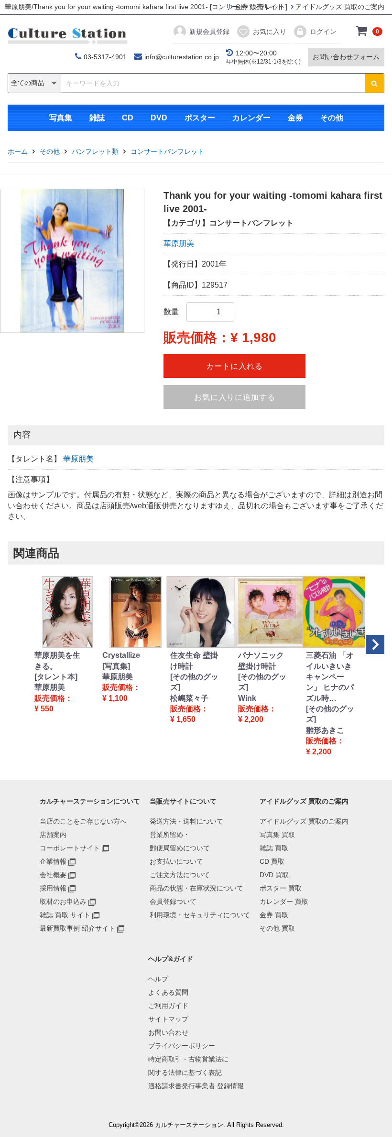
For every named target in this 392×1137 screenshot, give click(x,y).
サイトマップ (168, 1019)
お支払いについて (176, 861)
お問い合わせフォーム (346, 57)
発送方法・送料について (186, 821)
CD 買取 (272, 861)
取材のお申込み (63, 901)
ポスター (200, 118)
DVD (159, 118)
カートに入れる (234, 366)
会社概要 (53, 875)
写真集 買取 (277, 834)
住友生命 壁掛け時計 (194, 660)
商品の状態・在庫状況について (196, 888)
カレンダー (251, 118)
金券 (295, 118)
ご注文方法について (180, 875)
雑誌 (97, 118)
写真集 (60, 118)
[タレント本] (55, 677)
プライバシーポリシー (181, 1046)
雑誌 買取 (274, 848)
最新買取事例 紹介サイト (77, 928)
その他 (331, 118)
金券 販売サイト (258, 7)
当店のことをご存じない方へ (83, 821)
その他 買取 (277, 928)
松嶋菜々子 (189, 698)
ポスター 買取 (281, 888)
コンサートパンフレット (167, 151)
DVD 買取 (274, 875)
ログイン (323, 31)
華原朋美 (178, 243)
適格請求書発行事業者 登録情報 (196, 1086)
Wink (247, 698)
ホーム (18, 151)
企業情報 (53, 861)
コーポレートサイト (70, 848)
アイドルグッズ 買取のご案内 (339, 7)
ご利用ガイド (168, 1005)
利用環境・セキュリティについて (200, 915)
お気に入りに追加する (234, 397)
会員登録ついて (173, 901)
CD (127, 118)
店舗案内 (53, 834)
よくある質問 (168, 992)
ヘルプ (158, 979)
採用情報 (53, 888)
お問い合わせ (168, 1032)
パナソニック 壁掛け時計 (261, 660)
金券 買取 (274, 915)
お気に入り (269, 31)
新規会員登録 (209, 31)
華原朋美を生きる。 (57, 660)
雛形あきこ (325, 730)
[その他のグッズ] (194, 682)
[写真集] (116, 666)
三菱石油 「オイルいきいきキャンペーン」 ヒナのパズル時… (330, 676)
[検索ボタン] (374, 83)
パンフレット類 (95, 151)
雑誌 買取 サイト (65, 915)
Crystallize (121, 655)
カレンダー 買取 (284, 901)
